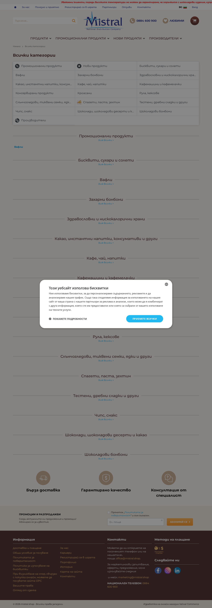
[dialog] (106, 304)
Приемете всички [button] (144, 318)
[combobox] (166, 284)
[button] (68, 319)
